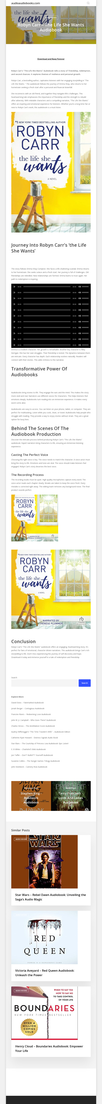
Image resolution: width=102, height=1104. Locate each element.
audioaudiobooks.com (25, 3)
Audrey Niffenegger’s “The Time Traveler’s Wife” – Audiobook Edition (40, 732)
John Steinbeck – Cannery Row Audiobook (29, 767)
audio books (51, 17)
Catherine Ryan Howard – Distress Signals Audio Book (34, 737)
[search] (88, 3)
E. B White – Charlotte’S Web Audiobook (28, 749)
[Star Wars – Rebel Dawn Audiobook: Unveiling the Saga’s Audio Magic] (51, 870)
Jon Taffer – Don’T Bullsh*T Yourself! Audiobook (32, 755)
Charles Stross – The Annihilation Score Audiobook (33, 726)
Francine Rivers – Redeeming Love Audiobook (31, 714)
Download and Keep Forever (51, 59)
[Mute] (79, 286)
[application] (51, 287)
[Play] (14, 286)
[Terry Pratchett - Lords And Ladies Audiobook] (71, 796)
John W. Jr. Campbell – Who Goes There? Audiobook (33, 720)
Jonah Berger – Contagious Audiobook (27, 708)
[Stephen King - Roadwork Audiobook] (31, 796)
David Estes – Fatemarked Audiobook (27, 702)
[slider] (85, 285)
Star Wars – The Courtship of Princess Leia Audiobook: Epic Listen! (39, 743)
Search (14, 677)
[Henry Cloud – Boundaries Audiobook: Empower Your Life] (51, 1021)
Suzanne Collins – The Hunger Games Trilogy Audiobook (35, 761)
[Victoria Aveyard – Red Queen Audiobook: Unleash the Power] (51, 946)
